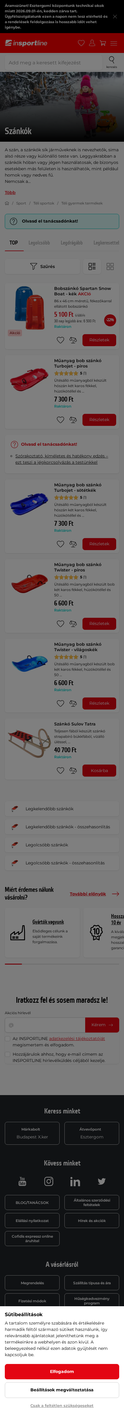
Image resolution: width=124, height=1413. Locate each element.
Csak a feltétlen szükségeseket (62, 1405)
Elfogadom (62, 1371)
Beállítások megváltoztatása (62, 1390)
